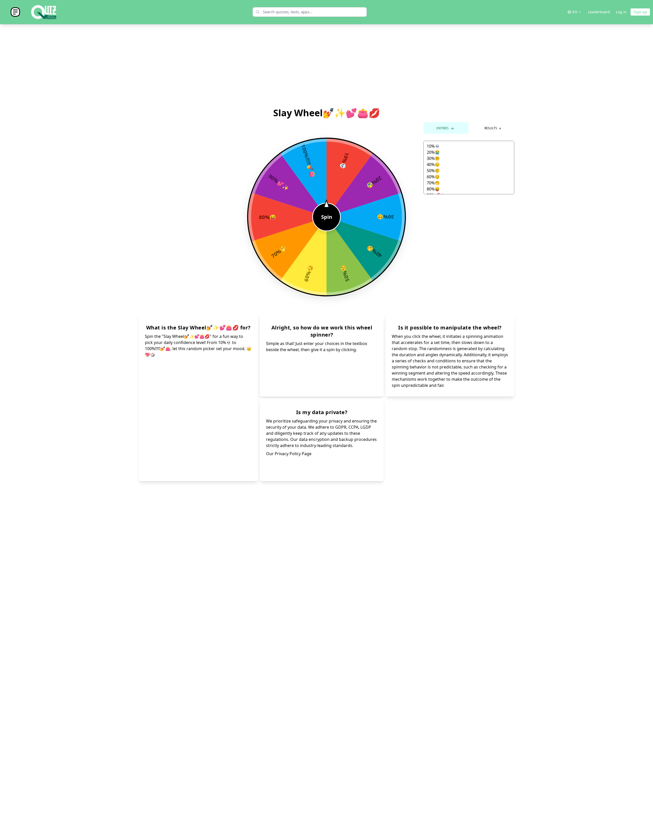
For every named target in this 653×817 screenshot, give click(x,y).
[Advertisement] (326, 66)
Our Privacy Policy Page (288, 453)
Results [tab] (492, 128)
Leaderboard (599, 11)
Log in (621, 11)
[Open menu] (15, 12)
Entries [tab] (445, 128)
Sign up (640, 11)
